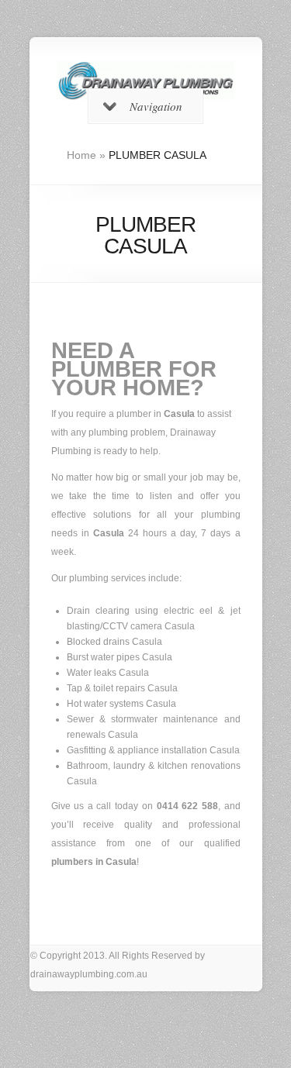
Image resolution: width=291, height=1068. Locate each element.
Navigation (156, 106)
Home (81, 155)
